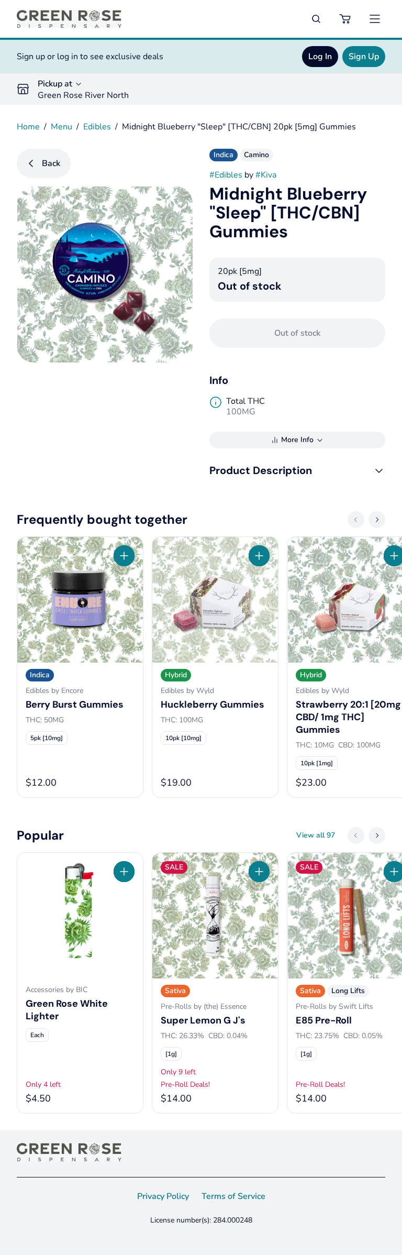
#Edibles (225, 175)
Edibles (97, 127)
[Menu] (374, 18)
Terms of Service (233, 1196)
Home (28, 127)
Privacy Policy (163, 1196)
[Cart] (345, 18)
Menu (61, 127)
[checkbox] (47, 738)
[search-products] (316, 18)
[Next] (376, 519)
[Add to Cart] (124, 555)
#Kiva (265, 175)
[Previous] (356, 519)
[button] (297, 470)
